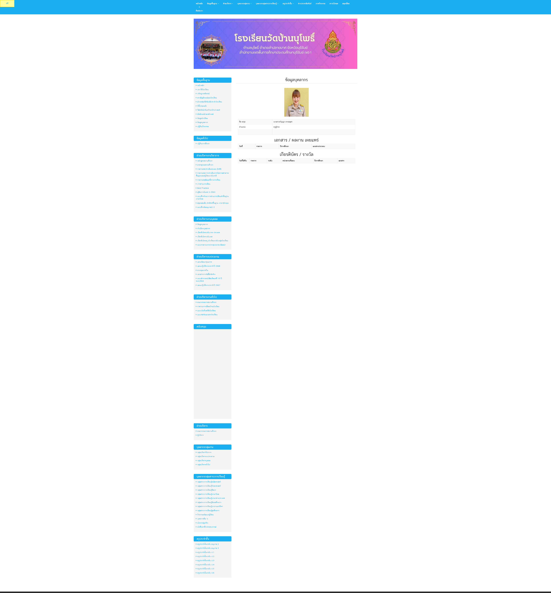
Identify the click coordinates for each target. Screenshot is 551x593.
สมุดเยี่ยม (346, 3)
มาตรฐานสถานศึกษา (205, 165)
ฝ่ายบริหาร (227, 3)
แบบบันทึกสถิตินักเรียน (206, 310)
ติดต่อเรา (199, 11)
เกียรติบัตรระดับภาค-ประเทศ (208, 232)
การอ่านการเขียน (203, 184)
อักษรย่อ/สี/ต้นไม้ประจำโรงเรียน (209, 102)
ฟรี (7, 3)
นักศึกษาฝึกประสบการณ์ (206, 527)
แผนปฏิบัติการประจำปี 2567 (208, 285)
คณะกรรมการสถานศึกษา (207, 302)
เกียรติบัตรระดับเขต (205, 237)
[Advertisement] (212, 374)
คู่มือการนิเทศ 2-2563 (206, 192)
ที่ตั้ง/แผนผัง (202, 106)
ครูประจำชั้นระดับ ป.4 (205, 565)
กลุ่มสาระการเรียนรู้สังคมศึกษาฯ (209, 502)
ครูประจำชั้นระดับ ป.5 (205, 569)
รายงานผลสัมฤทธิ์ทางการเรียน (208, 180)
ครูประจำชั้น (288, 3)
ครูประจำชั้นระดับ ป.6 (205, 573)
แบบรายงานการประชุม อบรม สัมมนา (211, 245)
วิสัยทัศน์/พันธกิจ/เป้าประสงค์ (208, 110)
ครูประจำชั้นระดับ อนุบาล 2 (208, 544)
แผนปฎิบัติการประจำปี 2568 (208, 266)
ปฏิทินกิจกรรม (203, 126)
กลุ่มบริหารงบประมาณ (205, 456)
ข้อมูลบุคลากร (202, 122)
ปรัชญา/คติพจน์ (203, 93)
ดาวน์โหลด (334, 3)
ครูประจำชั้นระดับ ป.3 (205, 560)
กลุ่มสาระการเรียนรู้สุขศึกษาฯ (208, 510)
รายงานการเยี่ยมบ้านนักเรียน (208, 306)
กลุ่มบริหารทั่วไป (203, 464)
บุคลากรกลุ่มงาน (243, 3)
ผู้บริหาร (200, 435)
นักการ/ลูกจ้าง (202, 523)
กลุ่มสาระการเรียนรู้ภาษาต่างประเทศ (211, 498)
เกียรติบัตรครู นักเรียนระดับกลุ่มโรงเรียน (212, 241)
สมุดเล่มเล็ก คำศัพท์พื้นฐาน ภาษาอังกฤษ (213, 203)
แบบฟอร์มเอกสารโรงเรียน (207, 315)
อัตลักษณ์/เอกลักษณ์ (205, 114)
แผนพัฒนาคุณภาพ (204, 262)
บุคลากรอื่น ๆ (202, 519)
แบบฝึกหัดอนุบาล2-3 (206, 207)
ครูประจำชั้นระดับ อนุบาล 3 (208, 548)
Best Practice (203, 188)
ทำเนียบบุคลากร (203, 228)
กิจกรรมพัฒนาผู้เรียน (205, 515)
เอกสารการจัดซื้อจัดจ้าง (206, 274)
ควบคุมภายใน (202, 270)
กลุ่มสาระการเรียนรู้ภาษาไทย (208, 494)
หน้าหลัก (199, 3)
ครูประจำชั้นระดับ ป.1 (205, 552)
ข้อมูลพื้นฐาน (212, 3)
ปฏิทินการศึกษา (203, 143)
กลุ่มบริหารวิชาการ (204, 452)
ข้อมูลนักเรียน (202, 118)
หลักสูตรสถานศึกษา (205, 161)
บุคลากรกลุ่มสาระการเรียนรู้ (266, 3)
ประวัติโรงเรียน (203, 89)
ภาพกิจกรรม (320, 3)
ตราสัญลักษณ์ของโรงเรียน (207, 98)
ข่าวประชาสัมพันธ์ (304, 3)
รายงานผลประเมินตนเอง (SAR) (209, 169)
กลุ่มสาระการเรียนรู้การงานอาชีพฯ (210, 506)
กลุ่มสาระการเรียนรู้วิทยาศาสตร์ (209, 486)
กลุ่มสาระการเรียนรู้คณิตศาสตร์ (209, 482)
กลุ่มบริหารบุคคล (203, 460)
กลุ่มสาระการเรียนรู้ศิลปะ (206, 490)
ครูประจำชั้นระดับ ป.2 (205, 556)
